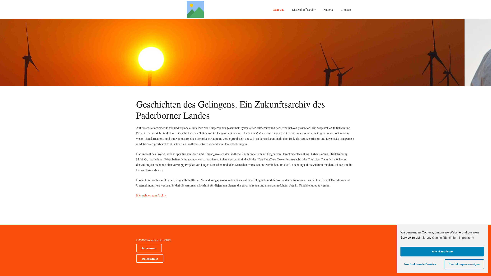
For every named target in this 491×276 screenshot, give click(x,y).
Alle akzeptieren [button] (442, 251)
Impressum (466, 237)
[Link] (195, 9)
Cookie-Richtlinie (444, 237)
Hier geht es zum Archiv (151, 195)
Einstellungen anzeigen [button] (464, 264)
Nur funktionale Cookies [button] (420, 264)
